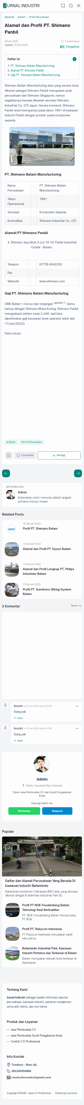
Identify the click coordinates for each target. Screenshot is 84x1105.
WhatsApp (24, 811)
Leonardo (72, 1093)
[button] (69, 46)
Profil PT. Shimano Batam (40, 528)
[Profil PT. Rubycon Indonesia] (12, 939)
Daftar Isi (14, 59)
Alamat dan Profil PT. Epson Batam (47, 549)
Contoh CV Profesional (25, 1041)
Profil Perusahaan (32, 442)
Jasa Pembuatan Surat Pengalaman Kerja (36, 1035)
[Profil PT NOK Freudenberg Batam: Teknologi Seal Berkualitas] (12, 916)
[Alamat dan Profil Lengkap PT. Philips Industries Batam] (12, 575)
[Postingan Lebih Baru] (78, 473)
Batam (12, 442)
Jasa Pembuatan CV (23, 1029)
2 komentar (27, 455)
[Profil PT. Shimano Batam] (12, 535)
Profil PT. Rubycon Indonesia (42, 929)
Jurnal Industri (22, 5)
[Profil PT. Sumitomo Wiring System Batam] (12, 596)
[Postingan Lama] (6, 473)
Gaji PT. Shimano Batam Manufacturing (35, 75)
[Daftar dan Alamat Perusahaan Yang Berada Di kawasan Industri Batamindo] (42, 875)
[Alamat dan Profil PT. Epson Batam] (12, 555)
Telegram (57, 811)
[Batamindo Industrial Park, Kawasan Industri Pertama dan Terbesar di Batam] (12, 959)
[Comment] (76, 605)
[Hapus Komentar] (77, 706)
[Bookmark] (9, 456)
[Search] (71, 5)
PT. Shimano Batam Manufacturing (32, 65)
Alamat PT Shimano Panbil (27, 70)
